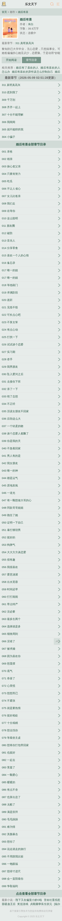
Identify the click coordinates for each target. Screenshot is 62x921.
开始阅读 (11, 59)
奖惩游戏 (22, 904)
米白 (30, 24)
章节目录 (31, 59)
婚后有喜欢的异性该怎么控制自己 (32, 71)
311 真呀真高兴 (24, 43)
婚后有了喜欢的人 (27, 67)
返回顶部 (57, 641)
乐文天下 (31, 4)
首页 (4, 11)
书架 (4, 4)
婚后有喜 (23, 11)
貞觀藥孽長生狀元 (41, 904)
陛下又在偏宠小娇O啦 (28, 899)
